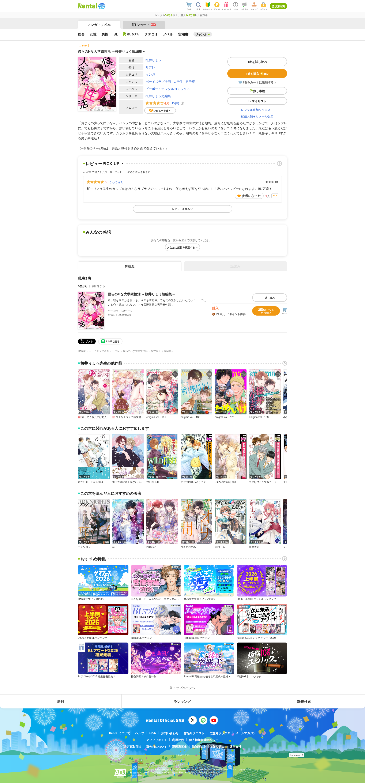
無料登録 (280, 6)
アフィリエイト (156, 740)
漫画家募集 (179, 746)
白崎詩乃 (151, 547)
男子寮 (190, 81)
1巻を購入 (257, 73)
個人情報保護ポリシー (204, 740)
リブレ (150, 67)
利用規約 (178, 740)
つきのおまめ (188, 547)
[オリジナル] (131, 34)
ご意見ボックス (220, 733)
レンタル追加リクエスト (257, 110)
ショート (145, 24)
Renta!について (119, 733)
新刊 (60, 701)
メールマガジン (245, 733)
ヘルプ (139, 733)
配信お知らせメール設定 (257, 116)
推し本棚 (259, 91)
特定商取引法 (132, 746)
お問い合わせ (170, 733)
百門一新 (220, 547)
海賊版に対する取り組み (208, 746)
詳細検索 (304, 701)
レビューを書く (162, 110)
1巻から (83, 286)
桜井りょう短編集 (158, 96)
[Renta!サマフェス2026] (101, 6)
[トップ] (87, 5)
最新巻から (98, 286)
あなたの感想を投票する (181, 247)
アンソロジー (85, 547)
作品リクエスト (194, 733)
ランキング (182, 701)
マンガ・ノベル (99, 24)
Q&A (152, 733)
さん (116, 182)
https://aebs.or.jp (137, 775)
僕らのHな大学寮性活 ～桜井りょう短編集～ (141, 293)
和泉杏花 (254, 547)
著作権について (156, 746)
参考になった (251, 195)
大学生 (178, 81)
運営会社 (235, 746)
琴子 (114, 547)
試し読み (270, 298)
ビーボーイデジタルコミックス (168, 88)
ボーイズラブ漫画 (158, 81)
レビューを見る (181, 209)
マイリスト (259, 101)
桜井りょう (153, 60)
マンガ (150, 74)
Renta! (82, 351)
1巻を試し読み (257, 62)
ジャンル (201, 34)
